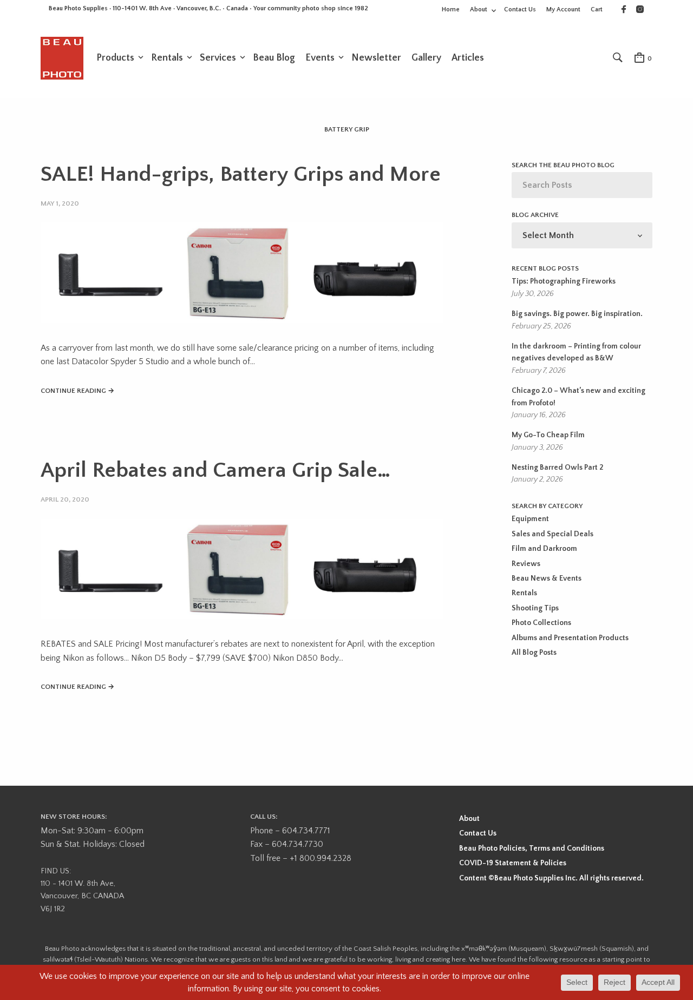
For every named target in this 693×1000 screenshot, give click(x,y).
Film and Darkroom (544, 548)
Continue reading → (77, 390)
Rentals (167, 57)
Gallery (426, 57)
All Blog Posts (534, 652)
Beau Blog (274, 57)
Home (451, 9)
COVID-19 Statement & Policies (512, 863)
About (478, 9)
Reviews (526, 564)
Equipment (530, 519)
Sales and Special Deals (552, 534)
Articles (468, 57)
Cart (597, 9)
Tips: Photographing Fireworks (564, 281)
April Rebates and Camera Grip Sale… (215, 470)
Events (320, 57)
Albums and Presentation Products (570, 638)
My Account (563, 9)
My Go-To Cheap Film (548, 435)
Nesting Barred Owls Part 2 (557, 467)
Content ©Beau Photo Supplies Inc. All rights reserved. (551, 878)
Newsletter (376, 57)
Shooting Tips (535, 608)
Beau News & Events (546, 578)
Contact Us (520, 9)
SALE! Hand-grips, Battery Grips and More (241, 174)
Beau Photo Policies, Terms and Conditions (531, 848)
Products (115, 57)
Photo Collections (541, 623)
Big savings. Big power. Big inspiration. (577, 314)
